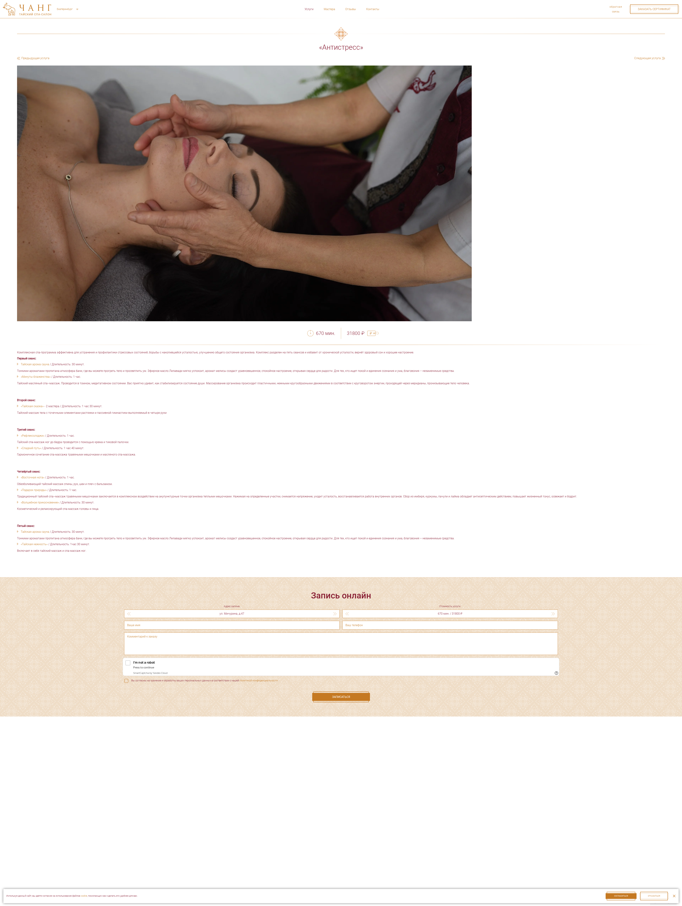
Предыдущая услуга (35, 58)
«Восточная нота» (32, 477)
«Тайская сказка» (32, 406)
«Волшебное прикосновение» (40, 502)
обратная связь (616, 9)
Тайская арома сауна (35, 364)
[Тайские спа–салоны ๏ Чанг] (27, 9)
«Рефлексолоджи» (32, 435)
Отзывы (350, 9)
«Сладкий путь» (31, 448)
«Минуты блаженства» (36, 376)
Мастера (329, 9)
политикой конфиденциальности (259, 680)
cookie (84, 895)
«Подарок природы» (34, 490)
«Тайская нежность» (34, 544)
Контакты (372, 9)
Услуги (309, 9)
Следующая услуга (647, 58)
